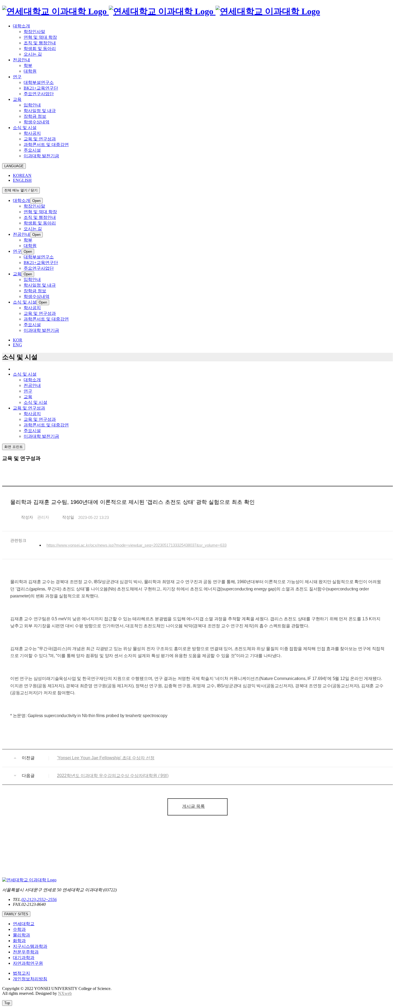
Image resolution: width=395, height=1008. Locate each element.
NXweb (65, 993)
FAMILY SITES (16, 914)
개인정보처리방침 (30, 979)
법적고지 (21, 973)
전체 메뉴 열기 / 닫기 (21, 190)
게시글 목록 (193, 806)
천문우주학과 (26, 952)
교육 (28, 396)
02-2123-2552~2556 (39, 899)
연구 (28, 391)
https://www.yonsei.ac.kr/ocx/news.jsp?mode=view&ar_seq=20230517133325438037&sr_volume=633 (136, 545)
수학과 (19, 929)
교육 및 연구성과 (40, 419)
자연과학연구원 (28, 963)
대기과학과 (23, 957)
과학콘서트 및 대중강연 (46, 425)
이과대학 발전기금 (41, 436)
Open (36, 201)
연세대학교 (23, 923)
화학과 (19, 940)
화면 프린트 (13, 447)
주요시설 (32, 430)
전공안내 (32, 385)
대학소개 (32, 379)
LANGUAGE (14, 166)
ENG (17, 345)
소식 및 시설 (35, 402)
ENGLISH (22, 180)
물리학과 (21, 935)
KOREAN (22, 175)
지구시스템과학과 (30, 946)
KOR (17, 340)
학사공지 (32, 413)
